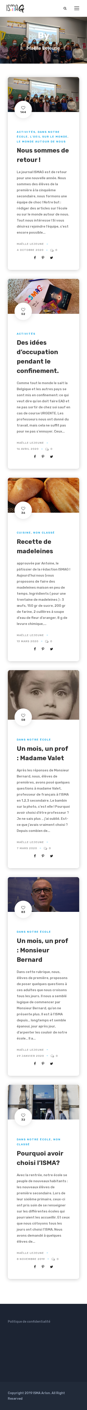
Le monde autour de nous (41, 141)
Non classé (44, 532)
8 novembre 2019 (31, 1259)
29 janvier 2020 (30, 1055)
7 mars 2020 (27, 848)
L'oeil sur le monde (49, 136)
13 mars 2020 (27, 641)
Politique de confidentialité (29, 1322)
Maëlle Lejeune (30, 243)
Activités (26, 131)
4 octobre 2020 (30, 250)
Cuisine (24, 532)
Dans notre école (34, 739)
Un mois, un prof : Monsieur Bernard (42, 950)
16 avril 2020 (28, 448)
